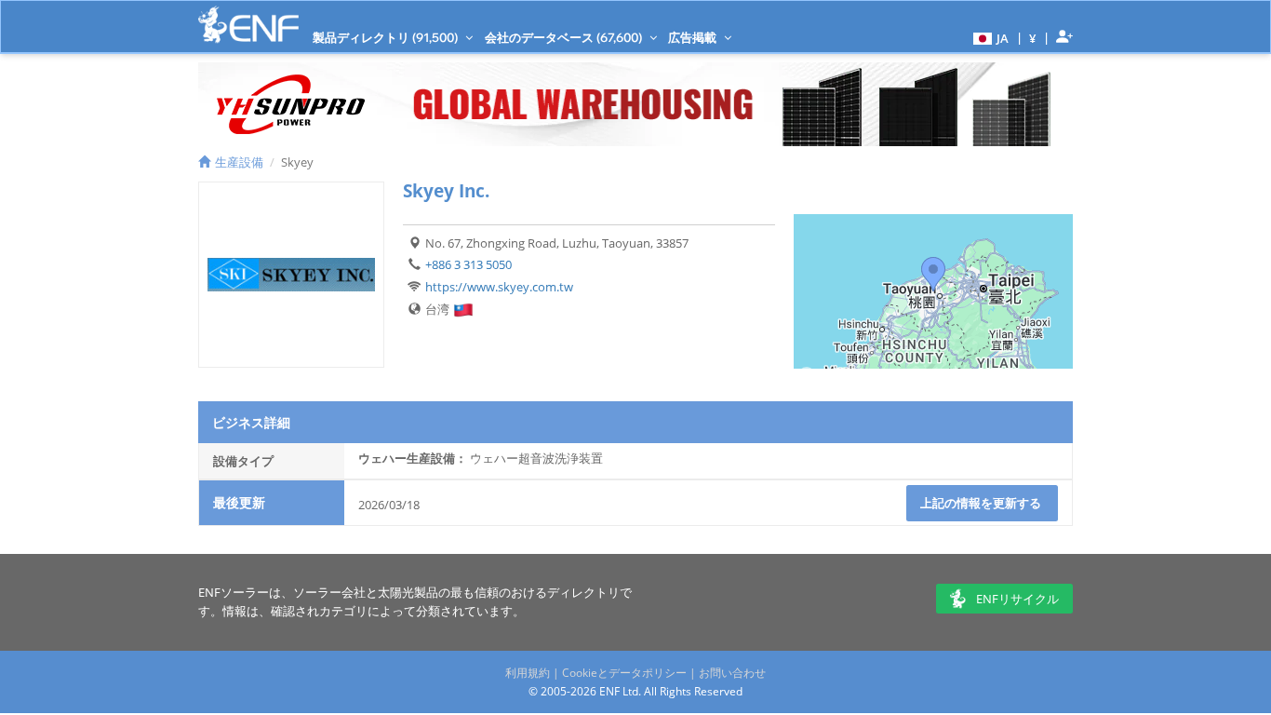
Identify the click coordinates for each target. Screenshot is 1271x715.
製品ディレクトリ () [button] (387, 37)
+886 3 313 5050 (468, 264)
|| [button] (1033, 38)
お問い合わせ (732, 673)
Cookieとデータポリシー (624, 673)
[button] (989, 37)
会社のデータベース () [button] (565, 37)
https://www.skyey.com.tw (499, 286)
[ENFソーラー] (248, 25)
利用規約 (527, 673)
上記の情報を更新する (982, 502)
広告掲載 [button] (693, 37)
